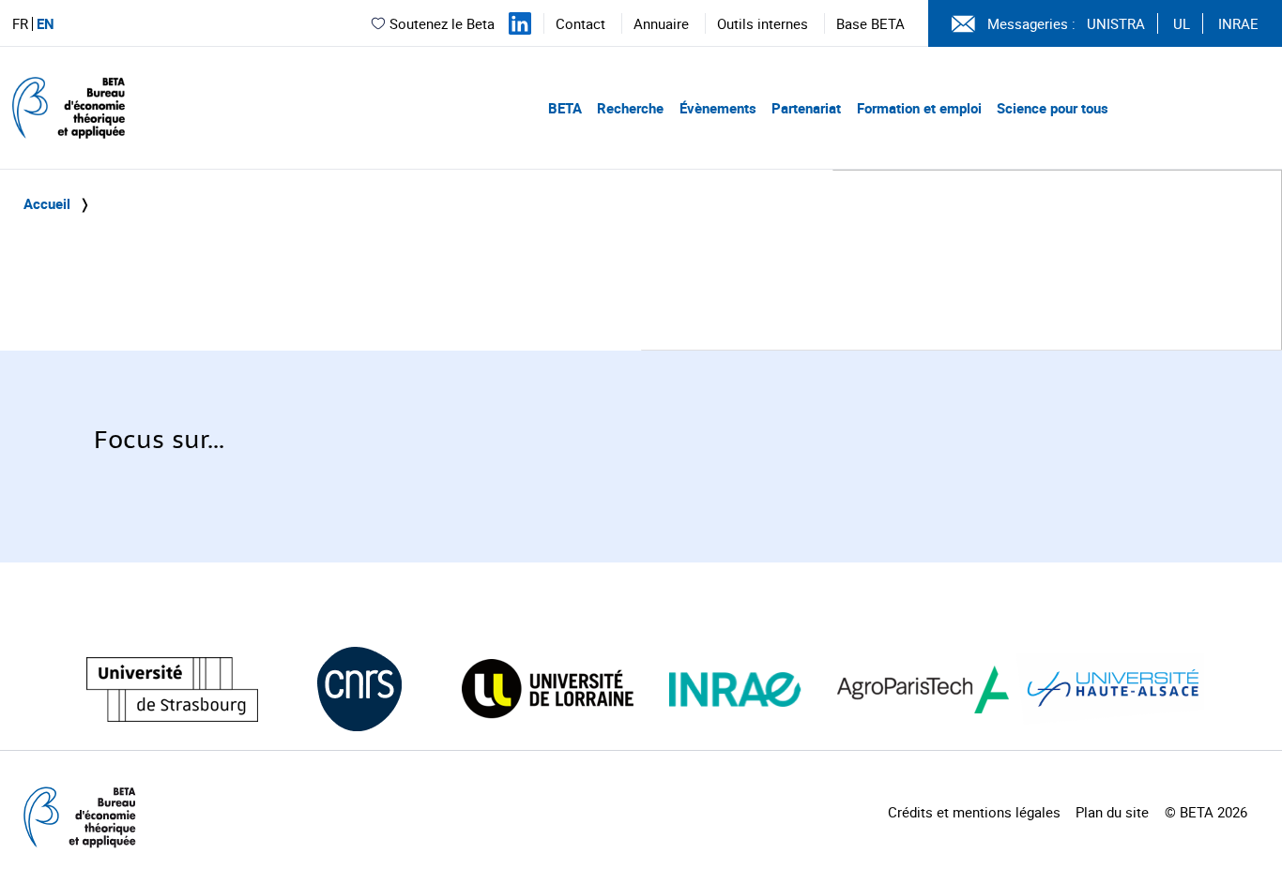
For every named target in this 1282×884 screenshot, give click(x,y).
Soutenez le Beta (442, 23)
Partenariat (806, 107)
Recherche (630, 107)
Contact (580, 23)
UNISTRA (1116, 23)
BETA (565, 107)
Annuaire (661, 23)
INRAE (1238, 23)
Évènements (717, 107)
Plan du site (1112, 811)
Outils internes (762, 23)
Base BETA (870, 23)
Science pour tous (1052, 107)
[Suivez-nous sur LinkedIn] (520, 23)
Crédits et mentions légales (974, 811)
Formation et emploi (919, 107)
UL (1181, 23)
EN (45, 24)
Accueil (46, 203)
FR (20, 24)
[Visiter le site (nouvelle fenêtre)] (172, 689)
